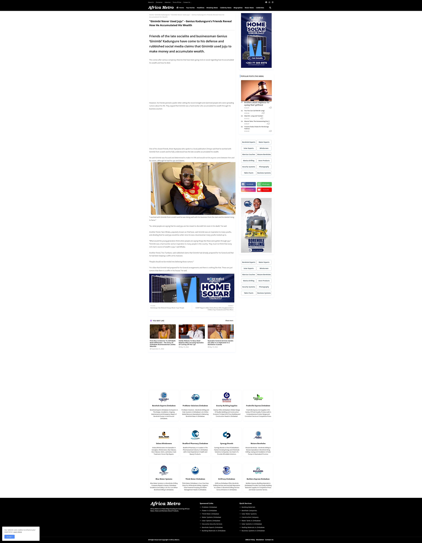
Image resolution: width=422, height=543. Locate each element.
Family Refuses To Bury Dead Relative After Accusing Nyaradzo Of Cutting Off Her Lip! (191, 342)
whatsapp (266, 184)
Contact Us (186, 2)
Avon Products (264, 160)
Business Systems (264, 173)
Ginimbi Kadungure (162, 15)
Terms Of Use (177, 2)
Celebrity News (225, 8)
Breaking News (212, 8)
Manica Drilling (248, 160)
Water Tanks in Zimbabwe (251, 521)
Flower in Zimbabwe (209, 510)
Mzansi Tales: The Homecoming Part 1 (257, 121)
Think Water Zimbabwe (195, 479)
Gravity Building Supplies (226, 406)
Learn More (17, 532)
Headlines (200, 8)
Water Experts (264, 142)
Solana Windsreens (164, 443)
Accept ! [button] (9, 537)
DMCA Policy (250, 540)
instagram (250, 190)
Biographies (238, 8)
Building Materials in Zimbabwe (214, 531)
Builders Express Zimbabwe (258, 479)
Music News (249, 8)
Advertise (168, 2)
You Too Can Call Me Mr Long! (254, 111)
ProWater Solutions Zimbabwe (195, 406)
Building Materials (248, 507)
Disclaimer (159, 2)
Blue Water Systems (164, 479)
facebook (249, 184)
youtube (266, 190)
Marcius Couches (248, 154)
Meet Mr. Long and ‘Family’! (253, 116)
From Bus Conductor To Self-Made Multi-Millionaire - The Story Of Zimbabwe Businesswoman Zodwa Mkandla (163, 343)
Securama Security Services (212, 524)
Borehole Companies (249, 510)
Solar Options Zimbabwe (211, 521)
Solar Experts (249, 148)
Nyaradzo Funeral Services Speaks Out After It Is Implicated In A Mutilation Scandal (220, 342)
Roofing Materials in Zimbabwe (253, 527)
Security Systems (248, 167)
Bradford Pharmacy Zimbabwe (195, 443)
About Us (151, 2)
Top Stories (190, 8)
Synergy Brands (226, 443)
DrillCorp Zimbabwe (226, 479)
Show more (229, 321)
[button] (270, 7)
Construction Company (250, 517)
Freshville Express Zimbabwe (258, 406)
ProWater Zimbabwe (209, 507)
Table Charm (248, 173)
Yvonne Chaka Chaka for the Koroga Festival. (256, 128)
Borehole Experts (248, 142)
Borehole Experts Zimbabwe (164, 406)
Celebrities (260, 8)
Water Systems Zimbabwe (211, 517)
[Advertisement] (191, 81)
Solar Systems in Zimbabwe (252, 524)
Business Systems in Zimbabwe (253, 531)
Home (181, 8)
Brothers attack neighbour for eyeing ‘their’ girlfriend (256, 103)
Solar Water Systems (249, 514)
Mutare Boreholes (264, 154)
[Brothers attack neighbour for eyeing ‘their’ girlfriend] (256, 90)
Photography (264, 167)
